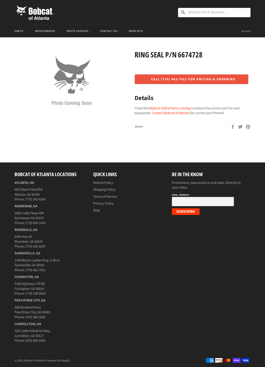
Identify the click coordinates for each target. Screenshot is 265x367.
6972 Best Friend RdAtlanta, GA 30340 (28, 192)
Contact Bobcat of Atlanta (171, 113)
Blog (96, 210)
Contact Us (109, 31)
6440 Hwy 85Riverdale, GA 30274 (28, 239)
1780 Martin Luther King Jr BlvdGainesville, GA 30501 (36, 263)
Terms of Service (105, 196)
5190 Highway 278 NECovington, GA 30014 (29, 286)
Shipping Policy (104, 189)
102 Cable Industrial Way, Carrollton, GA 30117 (32, 333)
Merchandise (45, 31)
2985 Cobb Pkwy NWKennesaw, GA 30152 (28, 216)
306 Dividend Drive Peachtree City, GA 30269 (32, 310)
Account (246, 31)
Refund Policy (103, 182)
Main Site (136, 31)
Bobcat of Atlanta (34, 360)
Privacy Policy (103, 203)
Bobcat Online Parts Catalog (169, 108)
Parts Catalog (78, 31)
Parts (19, 31)
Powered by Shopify (58, 360)
